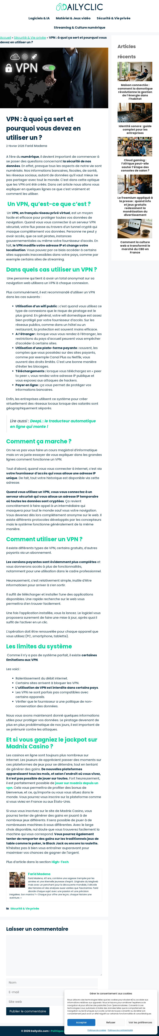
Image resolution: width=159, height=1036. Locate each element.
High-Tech (60, 862)
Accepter (81, 1022)
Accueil (5, 37)
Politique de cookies (97, 1030)
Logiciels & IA (39, 18)
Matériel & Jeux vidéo (73, 18)
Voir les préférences (140, 1022)
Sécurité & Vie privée (113, 18)
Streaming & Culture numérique (79, 27)
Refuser (110, 1022)
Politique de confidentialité (120, 1030)
